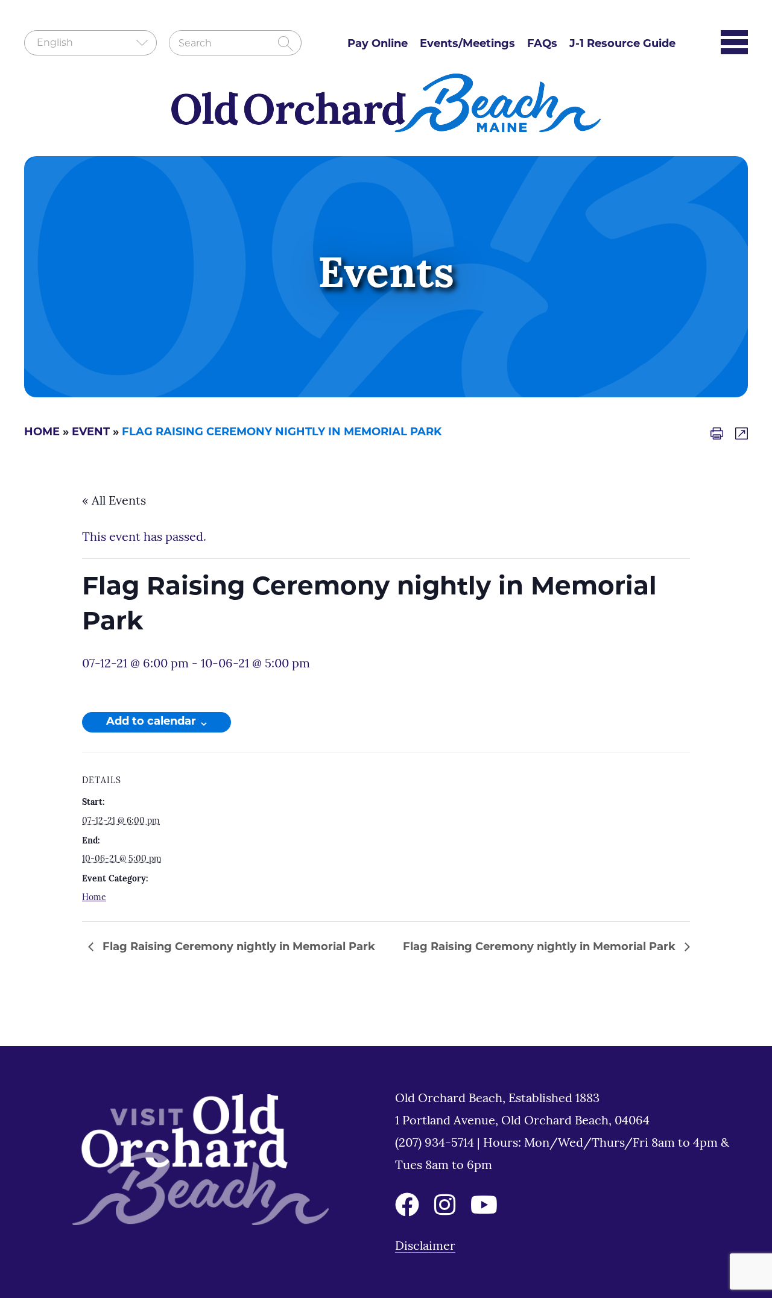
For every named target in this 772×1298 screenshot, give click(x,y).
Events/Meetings (467, 44)
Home (42, 432)
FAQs (542, 44)
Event (91, 432)
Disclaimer (425, 1247)
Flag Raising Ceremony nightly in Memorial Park (237, 947)
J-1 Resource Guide (622, 44)
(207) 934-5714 (436, 1144)
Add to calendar (151, 722)
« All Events (114, 502)
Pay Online (377, 44)
